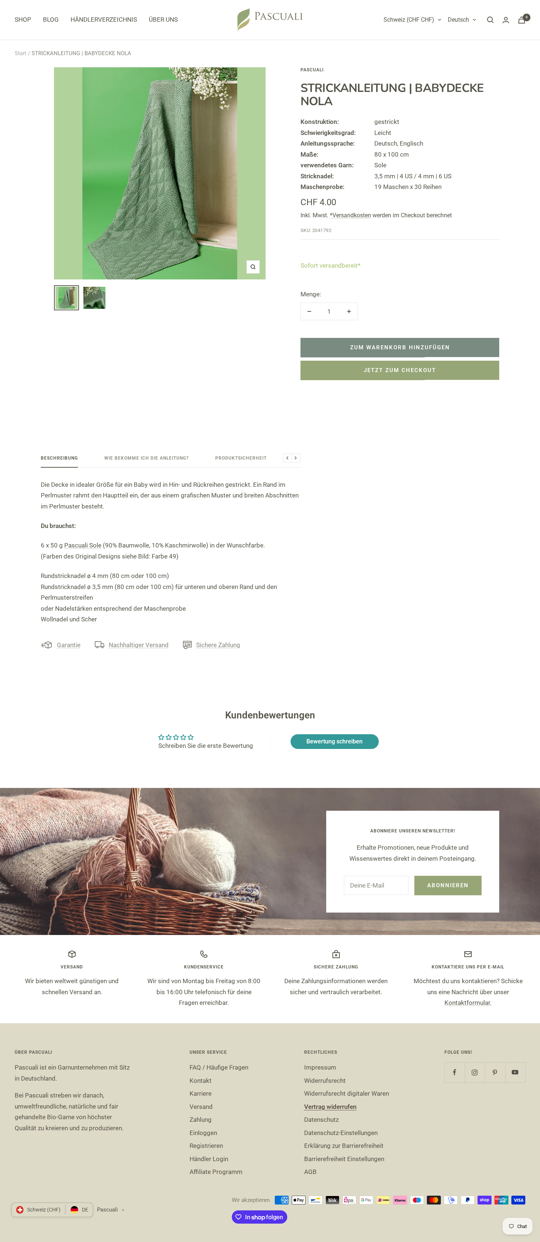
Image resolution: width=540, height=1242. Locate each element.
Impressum (320, 1067)
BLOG (51, 19)
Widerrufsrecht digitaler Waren (346, 1093)
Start (20, 53)
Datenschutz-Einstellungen (341, 1132)
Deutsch (458, 19)
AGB (310, 1171)
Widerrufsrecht (325, 1080)
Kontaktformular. (468, 1002)
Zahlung (201, 1119)
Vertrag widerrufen (330, 1106)
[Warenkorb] (521, 20)
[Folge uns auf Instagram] (475, 1072)
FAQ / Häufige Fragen (219, 1067)
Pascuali (312, 69)
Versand (201, 1106)
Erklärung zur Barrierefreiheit (344, 1145)
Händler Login (209, 1159)
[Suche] (490, 20)
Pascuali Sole (82, 545)
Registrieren (206, 1145)
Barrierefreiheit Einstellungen (344, 1159)
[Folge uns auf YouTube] (515, 1072)
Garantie (68, 645)
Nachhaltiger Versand (139, 645)
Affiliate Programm (216, 1171)
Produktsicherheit (241, 458)
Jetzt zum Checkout (400, 370)
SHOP (23, 19)
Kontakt (201, 1080)
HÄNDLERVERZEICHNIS (104, 19)
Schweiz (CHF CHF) (409, 19)
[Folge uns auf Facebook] (454, 1072)
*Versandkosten (350, 215)
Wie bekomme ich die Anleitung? (146, 458)
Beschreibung (59, 458)
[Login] (506, 20)
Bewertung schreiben (334, 741)
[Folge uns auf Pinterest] (495, 1072)
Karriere (201, 1093)
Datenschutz (321, 1119)
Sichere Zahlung (218, 645)
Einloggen (203, 1132)
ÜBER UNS (163, 19)
